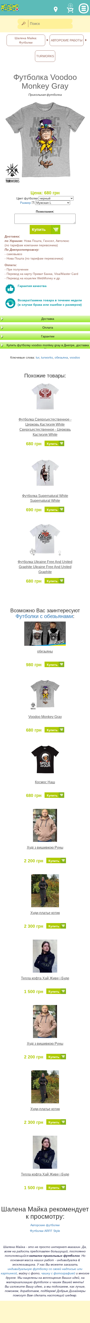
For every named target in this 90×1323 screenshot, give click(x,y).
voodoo (75, 357)
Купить (39, 229)
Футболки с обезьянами (44, 616)
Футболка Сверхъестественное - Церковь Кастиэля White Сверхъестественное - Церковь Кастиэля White (45, 427)
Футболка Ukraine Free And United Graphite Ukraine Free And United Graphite (45, 567)
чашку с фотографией (58, 1273)
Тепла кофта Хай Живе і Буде (45, 978)
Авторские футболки (45, 1225)
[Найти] (23, 24)
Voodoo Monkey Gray (45, 717)
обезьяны (45, 651)
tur (37, 357)
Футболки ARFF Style (45, 1231)
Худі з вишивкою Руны (45, 847)
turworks (47, 357)
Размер (26, 202)
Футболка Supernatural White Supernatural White (45, 498)
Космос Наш (45, 782)
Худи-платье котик (45, 913)
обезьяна (61, 357)
